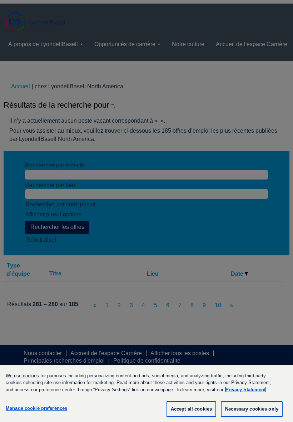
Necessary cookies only (251, 409)
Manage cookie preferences (36, 408)
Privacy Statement (245, 389)
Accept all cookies (191, 409)
